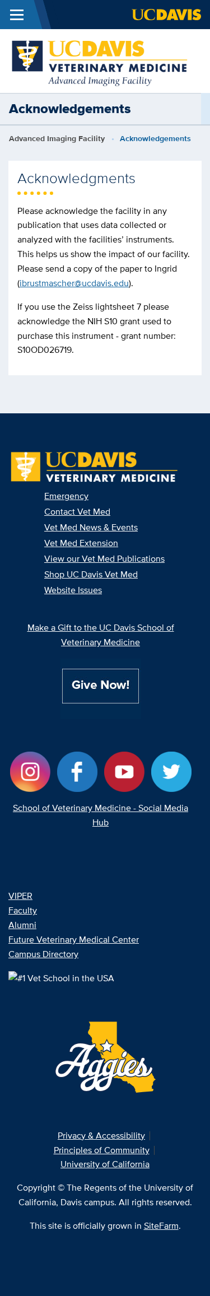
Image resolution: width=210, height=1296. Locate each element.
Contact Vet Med (77, 511)
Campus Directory (43, 954)
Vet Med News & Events (91, 527)
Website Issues (73, 590)
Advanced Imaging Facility (57, 138)
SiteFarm (161, 1225)
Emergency (66, 496)
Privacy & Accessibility (101, 1135)
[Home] (100, 60)
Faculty (22, 910)
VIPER (20, 895)
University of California (105, 1164)
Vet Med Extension (81, 543)
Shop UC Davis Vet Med (91, 574)
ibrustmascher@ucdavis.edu (74, 283)
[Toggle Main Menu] (17, 14)
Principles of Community (102, 1150)
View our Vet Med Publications (104, 558)
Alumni (22, 925)
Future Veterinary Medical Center (73, 939)
